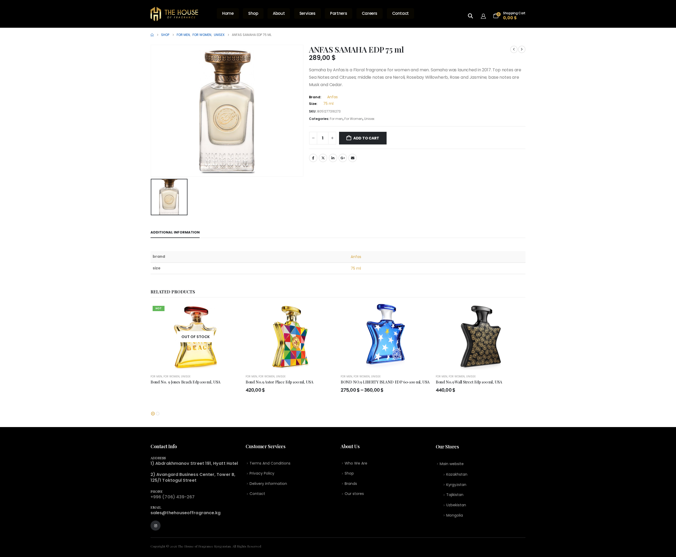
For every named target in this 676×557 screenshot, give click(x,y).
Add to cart (366, 138)
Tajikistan (454, 494)
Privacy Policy (262, 473)
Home (228, 13)
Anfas (332, 97)
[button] (153, 413)
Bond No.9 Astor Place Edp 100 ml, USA (279, 382)
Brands (351, 483)
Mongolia (454, 515)
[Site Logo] (174, 14)
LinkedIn (333, 158)
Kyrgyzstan (456, 484)
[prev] (514, 49)
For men (336, 118)
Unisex (369, 118)
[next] (521, 49)
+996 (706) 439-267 (173, 497)
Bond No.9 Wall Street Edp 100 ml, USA (469, 382)
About (279, 13)
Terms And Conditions (270, 463)
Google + (343, 158)
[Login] (484, 16)
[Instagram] (156, 526)
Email (352, 158)
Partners (338, 13)
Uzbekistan (456, 505)
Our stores (354, 493)
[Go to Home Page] (152, 35)
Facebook (313, 158)
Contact (400, 13)
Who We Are (356, 463)
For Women (353, 118)
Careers (369, 13)
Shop (253, 13)
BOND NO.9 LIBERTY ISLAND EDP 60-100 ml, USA (385, 382)
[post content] (195, 337)
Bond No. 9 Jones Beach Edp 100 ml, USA (185, 382)
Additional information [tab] (175, 232)
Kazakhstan (456, 474)
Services (307, 13)
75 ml (328, 103)
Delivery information (268, 483)
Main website (452, 463)
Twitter (323, 158)
